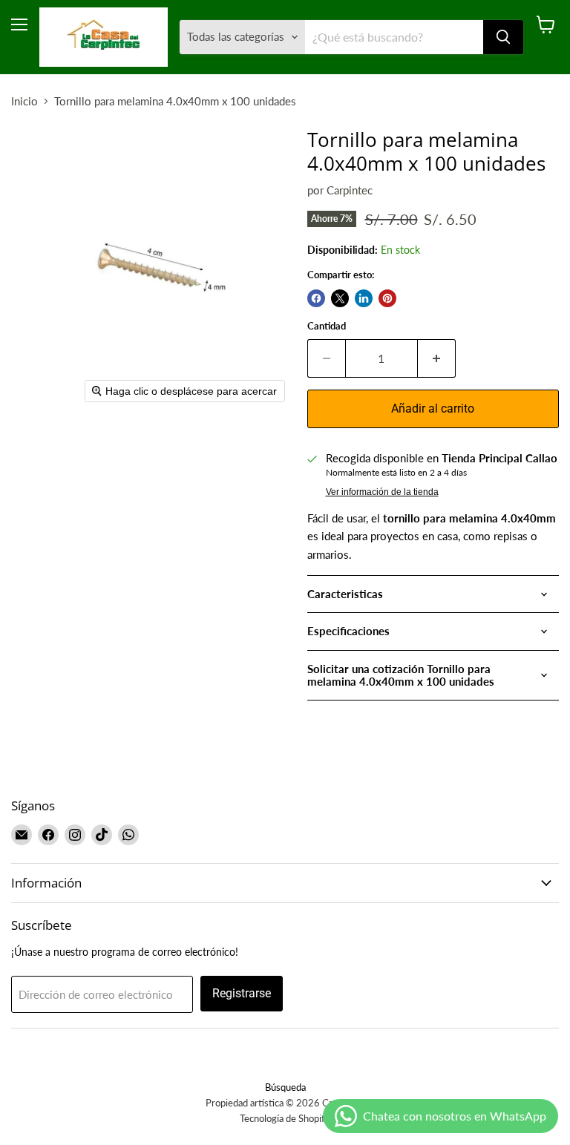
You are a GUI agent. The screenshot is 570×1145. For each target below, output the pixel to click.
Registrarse (241, 993)
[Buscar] (503, 37)
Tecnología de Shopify (285, 1118)
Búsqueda (285, 1087)
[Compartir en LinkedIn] (364, 298)
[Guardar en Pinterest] (387, 298)
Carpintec (350, 190)
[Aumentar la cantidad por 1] (437, 358)
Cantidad (326, 326)
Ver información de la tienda (382, 492)
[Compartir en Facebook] (316, 298)
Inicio (24, 101)
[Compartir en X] (340, 298)
